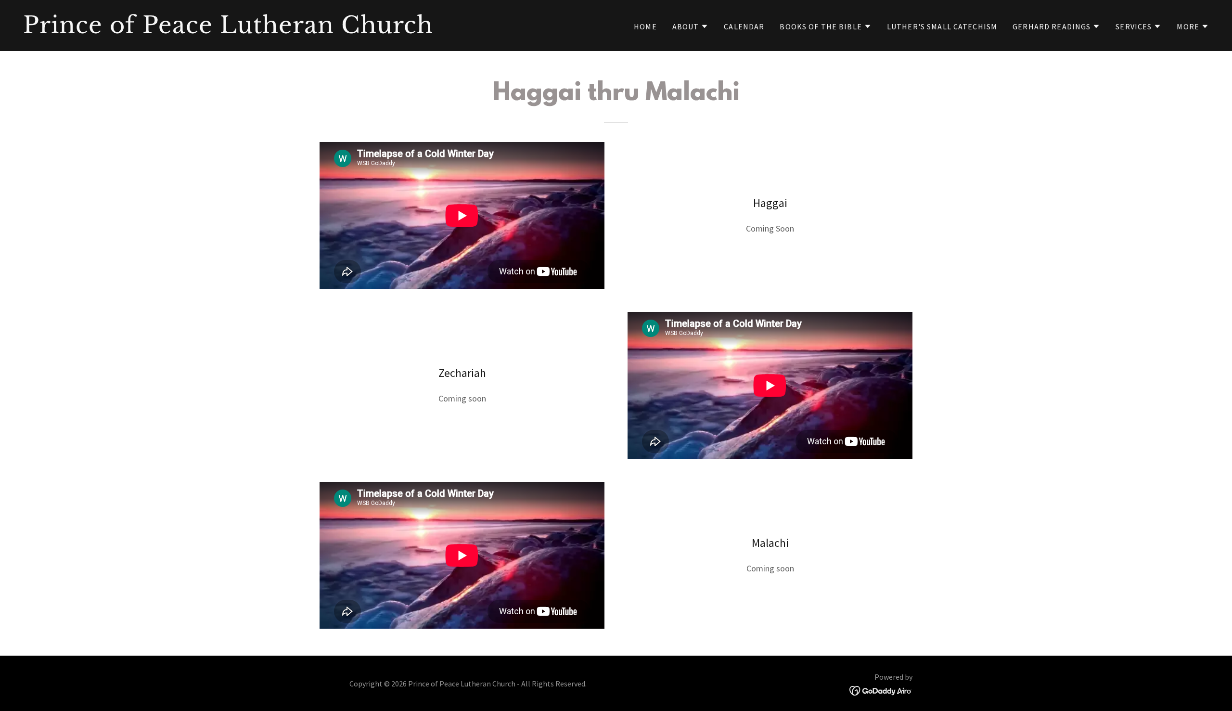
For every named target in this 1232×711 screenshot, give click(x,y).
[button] (690, 26)
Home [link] (645, 26)
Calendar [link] (744, 26)
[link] (315, 30)
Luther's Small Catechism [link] (942, 26)
